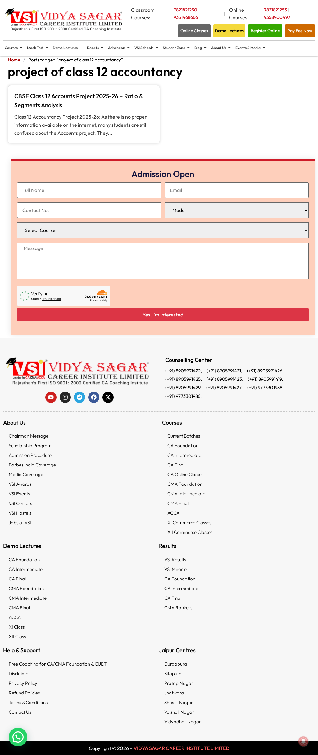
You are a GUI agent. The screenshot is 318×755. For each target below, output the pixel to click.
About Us (218, 47)
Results (93, 47)
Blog (198, 47)
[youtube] (51, 397)
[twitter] (108, 397)
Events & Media (248, 47)
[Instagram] (65, 397)
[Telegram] (79, 397)
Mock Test (35, 47)
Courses (11, 47)
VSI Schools (143, 47)
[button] (18, 737)
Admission (116, 47)
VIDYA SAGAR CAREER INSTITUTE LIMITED (181, 748)
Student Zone (174, 47)
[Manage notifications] (303, 741)
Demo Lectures (65, 47)
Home (14, 60)
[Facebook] (93, 397)
